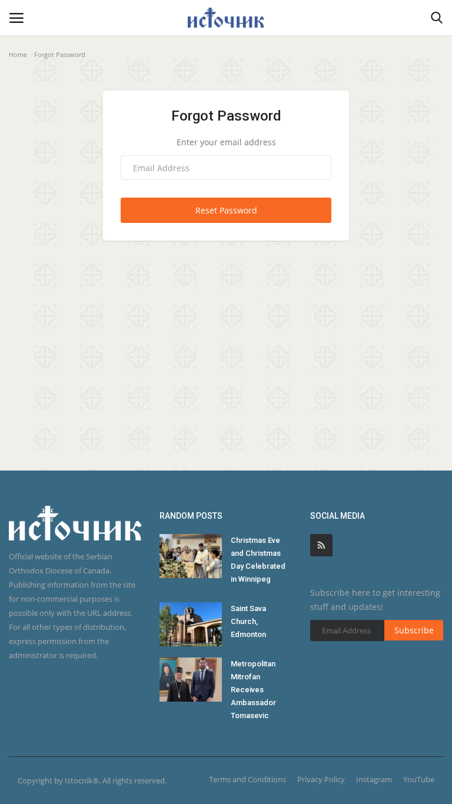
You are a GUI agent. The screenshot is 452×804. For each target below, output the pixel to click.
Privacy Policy (321, 779)
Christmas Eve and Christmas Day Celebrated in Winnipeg (258, 559)
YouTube (418, 779)
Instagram (374, 779)
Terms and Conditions (247, 779)
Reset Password (226, 210)
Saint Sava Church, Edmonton (248, 621)
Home (18, 54)
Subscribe (414, 630)
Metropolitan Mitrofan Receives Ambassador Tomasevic (253, 689)
